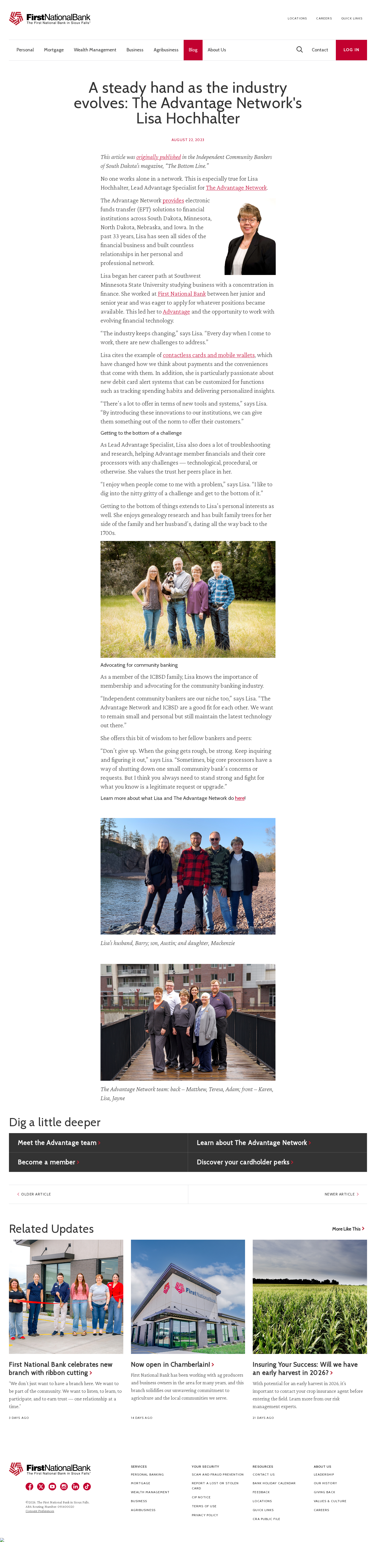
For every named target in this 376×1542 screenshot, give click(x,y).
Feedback (261, 1492)
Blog (193, 50)
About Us (322, 1466)
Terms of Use (204, 1506)
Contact (320, 50)
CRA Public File (266, 1519)
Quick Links (351, 18)
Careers (324, 18)
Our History (325, 1483)
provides (173, 200)
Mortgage (141, 1483)
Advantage (176, 311)
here (240, 798)
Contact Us (264, 1474)
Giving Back (324, 1492)
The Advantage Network (236, 187)
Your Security (205, 1466)
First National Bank (182, 293)
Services (139, 1466)
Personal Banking (147, 1474)
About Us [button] (217, 50)
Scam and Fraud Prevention (218, 1474)
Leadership (324, 1474)
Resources (263, 1466)
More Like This (346, 1229)
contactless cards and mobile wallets (209, 354)
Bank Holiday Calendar (274, 1483)
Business (139, 1501)
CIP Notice (201, 1497)
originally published (158, 156)
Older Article (36, 1194)
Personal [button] (25, 50)
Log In (351, 49)
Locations (297, 18)
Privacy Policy (205, 1515)
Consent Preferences (40, 1511)
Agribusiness (143, 1510)
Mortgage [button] (54, 50)
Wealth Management (150, 1492)
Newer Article (340, 1194)
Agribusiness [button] (166, 50)
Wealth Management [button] (95, 50)
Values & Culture (330, 1501)
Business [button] (135, 50)
